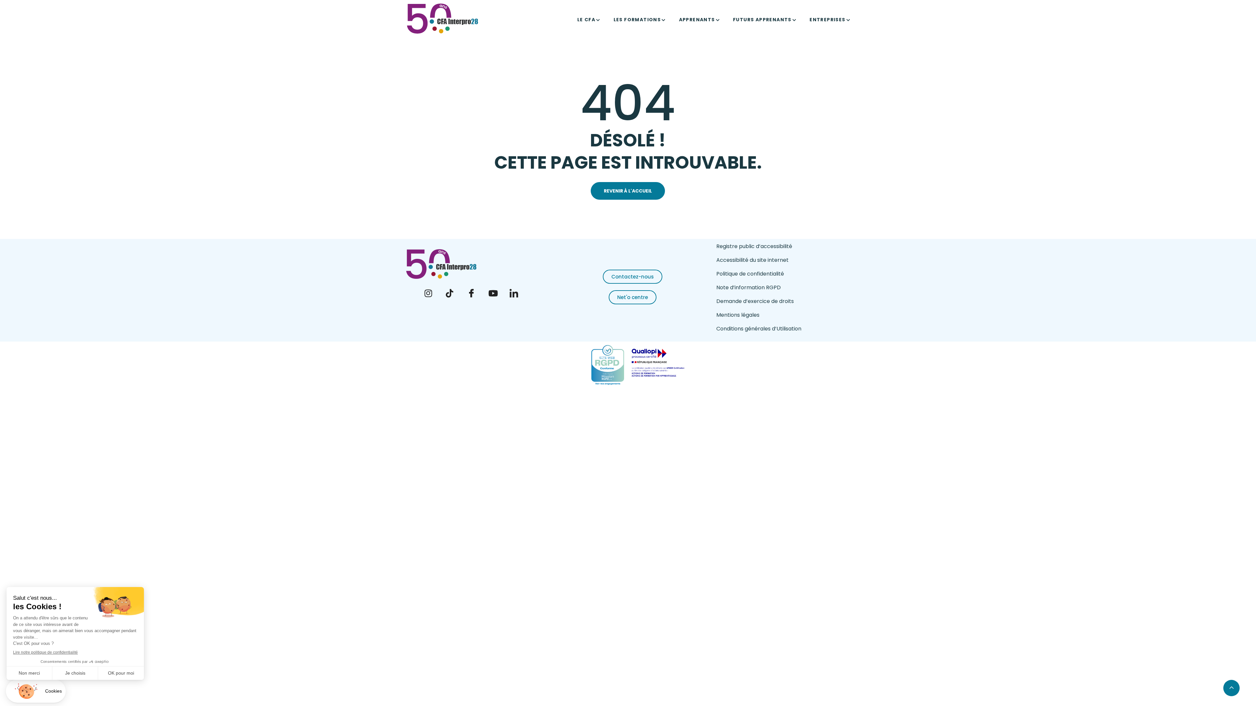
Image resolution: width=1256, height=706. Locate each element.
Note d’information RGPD (748, 287)
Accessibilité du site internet (752, 260)
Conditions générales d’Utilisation (758, 328)
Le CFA (586, 19)
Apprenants (697, 19)
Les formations (637, 19)
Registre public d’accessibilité (754, 246)
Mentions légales (737, 315)
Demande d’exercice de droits (755, 301)
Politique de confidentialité (750, 273)
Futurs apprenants (762, 19)
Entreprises (827, 19)
